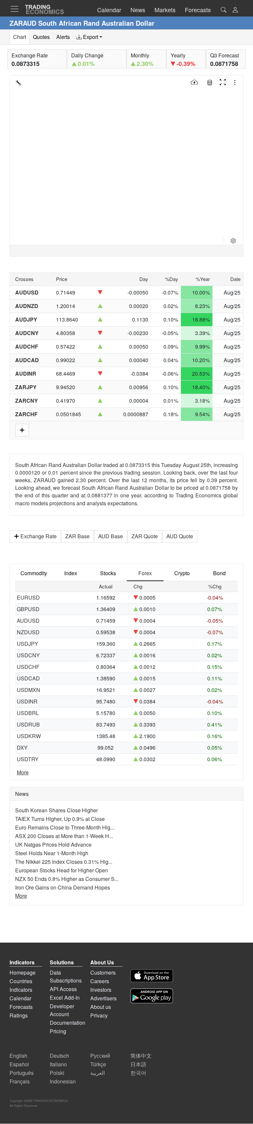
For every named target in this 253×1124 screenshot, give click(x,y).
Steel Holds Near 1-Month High (51, 853)
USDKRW (29, 736)
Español (19, 1064)
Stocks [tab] (108, 573)
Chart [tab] (19, 37)
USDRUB (28, 724)
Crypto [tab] (182, 573)
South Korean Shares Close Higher (56, 810)
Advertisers (103, 998)
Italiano (58, 1064)
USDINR (27, 701)
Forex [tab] (145, 573)
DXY (22, 747)
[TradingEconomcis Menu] (16, 9)
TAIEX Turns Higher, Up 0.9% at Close (60, 819)
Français (20, 1081)
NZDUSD (28, 632)
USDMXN (28, 690)
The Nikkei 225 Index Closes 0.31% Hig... (63, 861)
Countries (21, 981)
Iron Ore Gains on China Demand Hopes (62, 887)
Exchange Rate (38, 536)
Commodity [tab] (33, 573)
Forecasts (21, 1007)
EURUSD (28, 597)
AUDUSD (28, 620)
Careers (99, 981)
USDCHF (28, 667)
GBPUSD (28, 609)
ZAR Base (77, 536)
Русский (100, 1055)
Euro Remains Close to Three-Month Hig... (64, 827)
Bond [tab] (219, 573)
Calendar (20, 998)
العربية (97, 1073)
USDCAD (28, 678)
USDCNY (28, 655)
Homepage (23, 972)
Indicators (21, 989)
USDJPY (27, 643)
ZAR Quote (144, 536)
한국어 (138, 1073)
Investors (100, 989)
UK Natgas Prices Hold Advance (53, 844)
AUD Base (110, 536)
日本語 (138, 1064)
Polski (57, 1073)
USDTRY (28, 759)
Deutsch (59, 1055)
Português (22, 1073)
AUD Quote (179, 536)
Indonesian (63, 1081)
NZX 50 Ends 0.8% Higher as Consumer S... (67, 879)
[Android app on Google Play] (151, 996)
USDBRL (28, 713)
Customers (103, 972)
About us (100, 1007)
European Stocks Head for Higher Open (61, 870)
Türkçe (98, 1064)
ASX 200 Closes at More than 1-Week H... (64, 836)
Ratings (19, 1015)
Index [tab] (70, 573)
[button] (235, 10)
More (23, 772)
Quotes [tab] (41, 37)
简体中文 (141, 1055)
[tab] (89, 37)
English (18, 1055)
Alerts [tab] (63, 37)
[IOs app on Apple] (151, 976)
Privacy (99, 1015)
